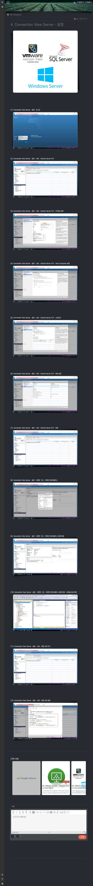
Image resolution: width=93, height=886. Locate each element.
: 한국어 (88, 2)
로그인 (80, 2)
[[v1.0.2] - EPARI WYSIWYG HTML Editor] (16, 833)
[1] (37, 812)
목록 (13, 807)
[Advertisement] (26, 779)
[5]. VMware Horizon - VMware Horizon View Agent (55, 787)
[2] (40, 812)
